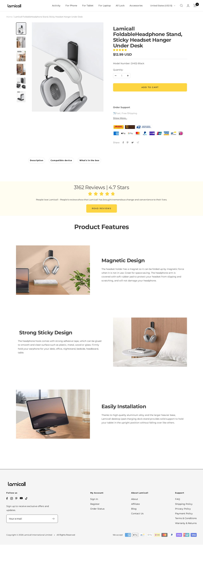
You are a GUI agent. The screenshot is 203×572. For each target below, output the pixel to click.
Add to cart (150, 87)
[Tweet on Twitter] (132, 142)
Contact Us (137, 513)
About (134, 499)
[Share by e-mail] (138, 143)
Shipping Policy (184, 504)
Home (9, 17)
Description (36, 160)
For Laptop (104, 5)
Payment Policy (184, 513)
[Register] (53, 519)
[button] (120, 50)
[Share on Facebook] (123, 142)
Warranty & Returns (186, 523)
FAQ (177, 499)
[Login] (188, 5)
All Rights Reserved (66, 535)
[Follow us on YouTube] (21, 498)
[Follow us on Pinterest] (16, 498)
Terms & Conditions (186, 518)
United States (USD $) (161, 5)
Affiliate (135, 504)
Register (95, 504)
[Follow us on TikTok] (26, 498)
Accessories (136, 5)
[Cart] (195, 5)
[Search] (181, 5)
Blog (134, 508)
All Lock (120, 5)
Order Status (97, 508)
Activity (56, 5)
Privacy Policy (183, 508)
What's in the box (89, 160)
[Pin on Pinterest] (127, 142)
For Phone (71, 5)
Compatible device (61, 160)
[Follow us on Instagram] (11, 498)
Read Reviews (101, 208)
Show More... (120, 118)
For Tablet (87, 5)
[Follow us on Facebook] (7, 498)
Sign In (94, 499)
